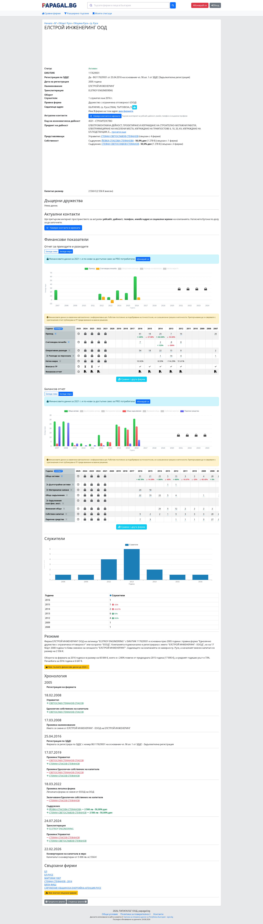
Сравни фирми (52, 13)
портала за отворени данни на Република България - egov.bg (148, 917)
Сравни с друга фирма (133, 379)
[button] (78, 335)
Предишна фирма (56, 901)
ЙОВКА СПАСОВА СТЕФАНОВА (118, 140)
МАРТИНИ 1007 (52, 878)
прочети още (119, 131)
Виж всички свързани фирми (62, 893)
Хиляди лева (51, 251)
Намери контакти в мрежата (106, 116)
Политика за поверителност (135, 914)
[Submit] (91, 5)
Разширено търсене (78, 13)
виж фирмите (126, 111)
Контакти (158, 914)
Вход (216, 5)
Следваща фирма (76, 901)
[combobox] (128, 5)
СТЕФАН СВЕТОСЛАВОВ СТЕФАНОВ (119, 136)
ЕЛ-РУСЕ (48, 874)
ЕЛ (45, 871)
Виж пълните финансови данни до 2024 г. (68, 667)
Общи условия (110, 914)
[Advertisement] (131, 48)
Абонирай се (200, 5)
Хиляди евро (66, 251)
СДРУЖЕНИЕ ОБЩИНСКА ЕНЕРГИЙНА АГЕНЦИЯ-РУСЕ (72, 887)
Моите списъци (103, 13)
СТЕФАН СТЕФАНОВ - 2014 (58, 881)
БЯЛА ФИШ (50, 884)
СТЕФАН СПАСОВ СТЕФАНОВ (64, 763)
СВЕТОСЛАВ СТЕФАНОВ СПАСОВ (66, 703)
